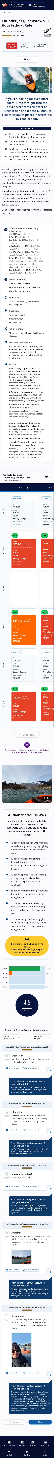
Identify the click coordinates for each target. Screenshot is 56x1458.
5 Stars (5, 969)
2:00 (4, 665)
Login (45, 1453)
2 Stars (5, 982)
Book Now (28, 735)
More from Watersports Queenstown (18, 31)
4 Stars (5, 973)
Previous (14, 1422)
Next (40, 1422)
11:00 (4, 550)
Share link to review (30, 1068)
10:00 (4, 512)
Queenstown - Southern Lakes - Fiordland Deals (2, 12)
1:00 (4, 627)
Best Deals (9, 1453)
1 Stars (5, 987)
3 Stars (5, 978)
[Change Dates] (47, 477)
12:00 (4, 588)
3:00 (4, 704)
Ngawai (11, 1307)
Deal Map (27, 1453)
